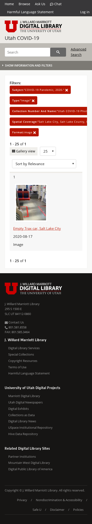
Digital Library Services (24, 348)
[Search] (58, 52)
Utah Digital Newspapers (25, 402)
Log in (85, 12)
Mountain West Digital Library (29, 463)
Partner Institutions (22, 456)
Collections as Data (21, 415)
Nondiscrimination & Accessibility (59, 500)
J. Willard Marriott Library (22, 304)
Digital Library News (22, 421)
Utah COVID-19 (22, 38)
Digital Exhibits (18, 409)
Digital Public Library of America (30, 469)
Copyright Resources (22, 361)
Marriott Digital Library (24, 396)
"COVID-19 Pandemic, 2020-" (38, 90)
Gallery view (25, 151)
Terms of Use (17, 367)
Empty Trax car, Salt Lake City (37, 228)
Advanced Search (78, 52)
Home (9, 4)
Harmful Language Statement (30, 12)
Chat (57, 4)
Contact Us (16, 322)
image (22, 132)
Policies (78, 509)
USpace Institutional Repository (30, 427)
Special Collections (21, 354)
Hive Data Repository (23, 434)
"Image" (22, 100)
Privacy (22, 500)
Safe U (37, 509)
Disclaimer (57, 509)
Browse (24, 4)
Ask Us (40, 4)
